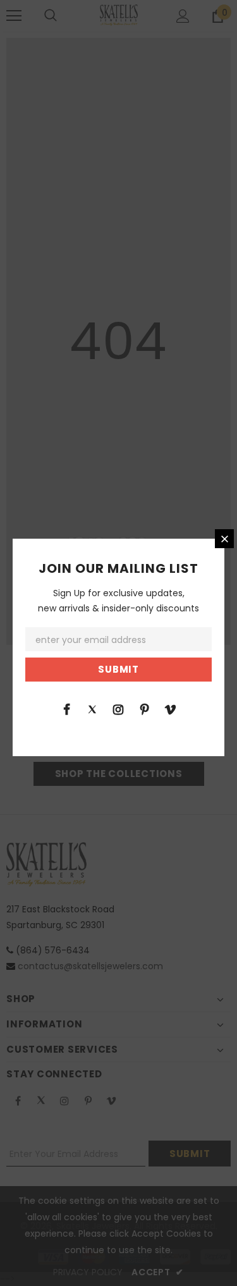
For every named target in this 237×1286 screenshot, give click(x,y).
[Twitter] (92, 708)
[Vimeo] (170, 708)
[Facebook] (66, 708)
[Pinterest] (144, 708)
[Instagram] (118, 708)
